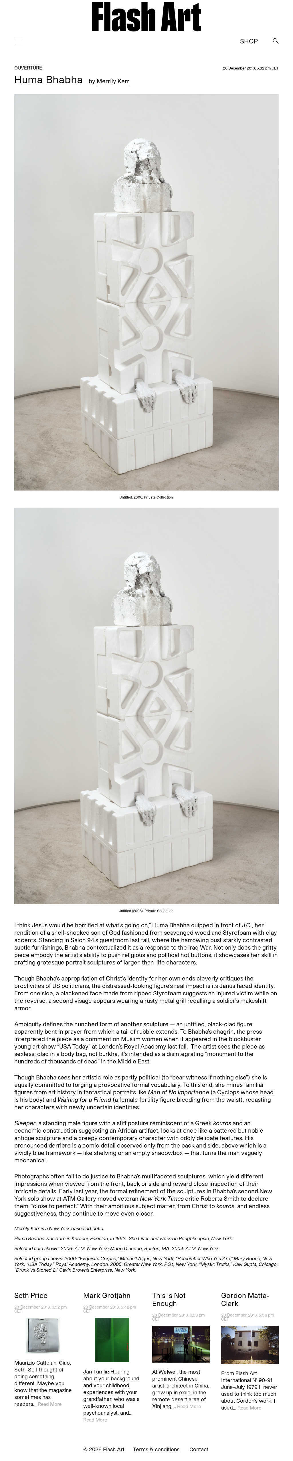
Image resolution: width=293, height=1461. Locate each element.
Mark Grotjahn (106, 1295)
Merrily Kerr (113, 81)
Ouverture (28, 67)
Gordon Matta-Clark (245, 1299)
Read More (50, 1404)
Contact (198, 1449)
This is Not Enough (169, 1299)
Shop (249, 41)
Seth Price (30, 1295)
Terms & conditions (156, 1449)
